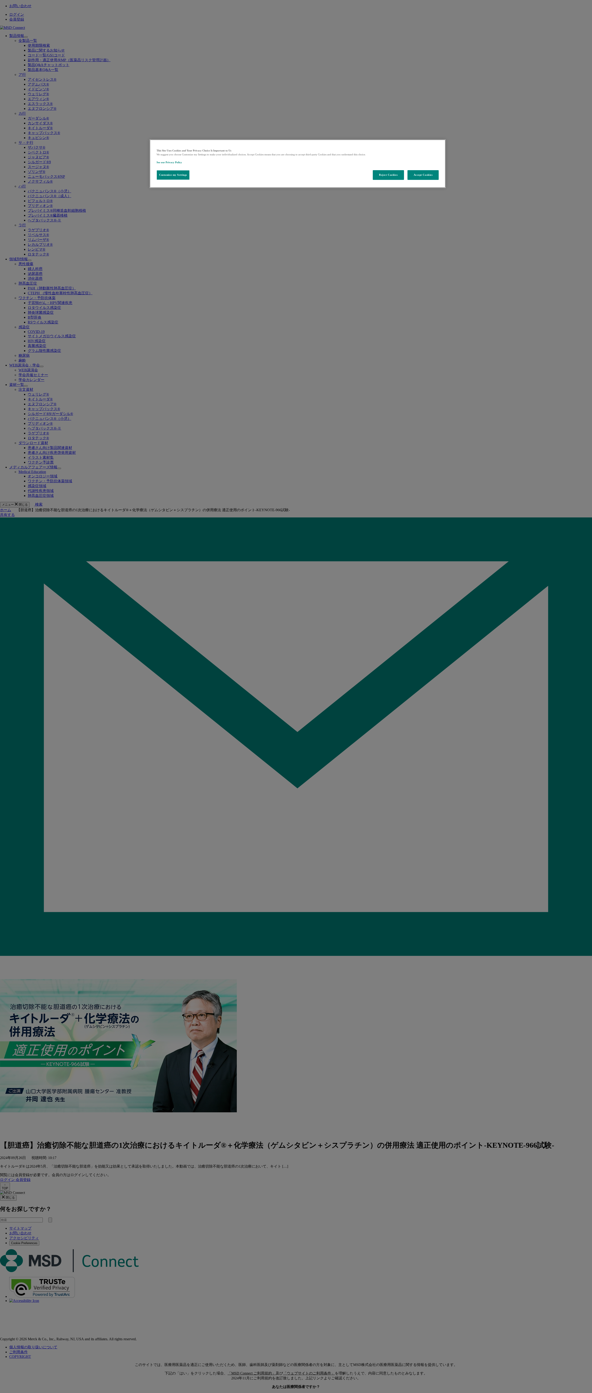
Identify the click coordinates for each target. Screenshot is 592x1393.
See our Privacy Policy (169, 162)
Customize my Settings (173, 174)
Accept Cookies (423, 174)
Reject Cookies (388, 174)
